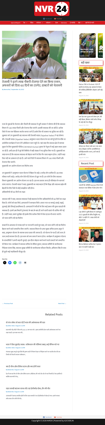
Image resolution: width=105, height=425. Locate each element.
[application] (26, 23)
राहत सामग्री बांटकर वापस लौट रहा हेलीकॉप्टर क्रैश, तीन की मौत (28, 388)
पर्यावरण (48, 22)
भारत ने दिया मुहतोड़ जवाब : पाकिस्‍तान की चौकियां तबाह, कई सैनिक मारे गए (32, 344)
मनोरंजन (38, 22)
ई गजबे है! (72, 22)
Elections (64, 22)
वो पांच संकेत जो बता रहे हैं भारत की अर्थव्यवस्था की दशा (25, 322)
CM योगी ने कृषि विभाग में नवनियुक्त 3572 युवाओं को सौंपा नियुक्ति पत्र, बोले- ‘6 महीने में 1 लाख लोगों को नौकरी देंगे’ (90, 216)
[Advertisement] (34, 108)
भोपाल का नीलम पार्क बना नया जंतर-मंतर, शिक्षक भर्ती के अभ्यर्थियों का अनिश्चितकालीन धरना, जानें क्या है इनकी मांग (90, 150)
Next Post (62, 303)
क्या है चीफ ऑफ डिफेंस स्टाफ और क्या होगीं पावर (23, 366)
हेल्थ (56, 22)
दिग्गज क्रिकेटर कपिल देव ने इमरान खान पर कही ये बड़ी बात (90, 246)
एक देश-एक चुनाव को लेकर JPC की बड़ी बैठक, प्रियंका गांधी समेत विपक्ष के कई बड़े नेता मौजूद (90, 119)
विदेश (31, 22)
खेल (79, 22)
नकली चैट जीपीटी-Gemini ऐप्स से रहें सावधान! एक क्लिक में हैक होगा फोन (91, 186)
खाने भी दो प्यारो (89, 22)
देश (24, 22)
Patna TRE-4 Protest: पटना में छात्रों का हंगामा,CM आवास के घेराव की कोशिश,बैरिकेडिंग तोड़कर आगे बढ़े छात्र (91, 88)
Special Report (15, 22)
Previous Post (7, 303)
